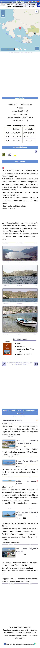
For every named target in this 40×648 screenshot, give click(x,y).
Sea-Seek (20, 1)
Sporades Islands (20, 114)
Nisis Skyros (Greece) (20, 121)
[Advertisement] (20, 74)
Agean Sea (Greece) (20, 111)
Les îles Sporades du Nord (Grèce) (20, 117)
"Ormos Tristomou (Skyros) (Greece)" (20, 363)
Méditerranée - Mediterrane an (20, 105)
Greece (20, 108)
